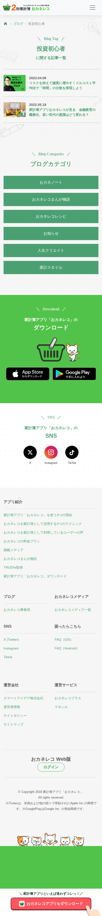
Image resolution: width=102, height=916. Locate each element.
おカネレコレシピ (51, 216)
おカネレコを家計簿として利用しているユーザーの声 (43, 532)
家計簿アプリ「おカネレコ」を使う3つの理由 (38, 515)
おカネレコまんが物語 (51, 199)
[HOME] (6, 24)
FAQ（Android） (67, 648)
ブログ (18, 24)
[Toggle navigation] (92, 7)
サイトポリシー (15, 715)
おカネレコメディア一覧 (73, 610)
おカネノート (51, 182)
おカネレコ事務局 (17, 610)
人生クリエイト (51, 250)
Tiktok (8, 657)
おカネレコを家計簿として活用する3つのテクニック (43, 524)
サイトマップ (13, 724)
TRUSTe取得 (13, 567)
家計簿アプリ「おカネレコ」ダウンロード (35, 576)
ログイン (51, 767)
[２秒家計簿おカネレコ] (26, 7)
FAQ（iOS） (64, 639)
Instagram (11, 648)
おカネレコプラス (68, 698)
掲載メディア (13, 550)
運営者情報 (12, 707)
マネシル (61, 707)
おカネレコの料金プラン (22, 541)
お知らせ (51, 233)
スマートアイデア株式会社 (23, 698)
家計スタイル (51, 267)
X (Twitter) (11, 639)
